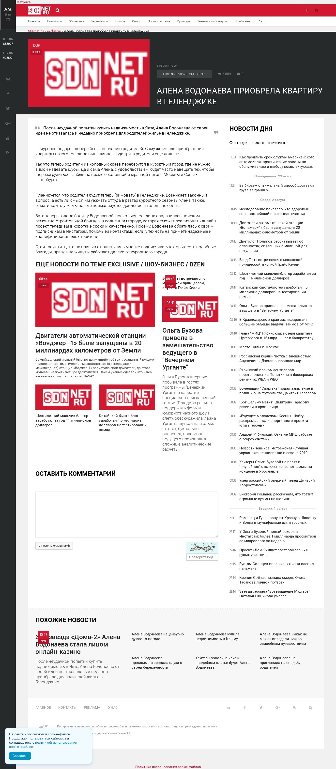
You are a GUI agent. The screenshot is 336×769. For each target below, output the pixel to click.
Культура (183, 21)
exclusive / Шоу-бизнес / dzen (184, 74)
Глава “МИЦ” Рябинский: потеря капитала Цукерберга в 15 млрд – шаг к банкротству (276, 335)
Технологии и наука (212, 21)
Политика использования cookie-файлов (168, 767)
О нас (112, 707)
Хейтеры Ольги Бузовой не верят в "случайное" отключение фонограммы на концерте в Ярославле (275, 467)
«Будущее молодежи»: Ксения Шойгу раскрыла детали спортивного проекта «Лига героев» (273, 421)
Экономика (99, 21)
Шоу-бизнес (243, 21)
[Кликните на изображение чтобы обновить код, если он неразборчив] (202, 548)
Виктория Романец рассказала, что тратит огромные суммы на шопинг (276, 496)
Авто (262, 21)
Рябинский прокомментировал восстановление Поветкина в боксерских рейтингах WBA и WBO (276, 375)
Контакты (67, 707)
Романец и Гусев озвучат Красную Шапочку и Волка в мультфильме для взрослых (277, 520)
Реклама (92, 707)
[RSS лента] (307, 10)
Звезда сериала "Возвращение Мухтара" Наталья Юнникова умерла (274, 593)
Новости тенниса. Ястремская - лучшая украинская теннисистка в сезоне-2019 (273, 450)
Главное (34, 21)
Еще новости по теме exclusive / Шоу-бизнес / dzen (120, 264)
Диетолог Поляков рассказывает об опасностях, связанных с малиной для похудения (273, 246)
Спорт (136, 21)
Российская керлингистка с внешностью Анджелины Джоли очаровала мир (275, 358)
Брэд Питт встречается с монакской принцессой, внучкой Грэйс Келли (271, 262)
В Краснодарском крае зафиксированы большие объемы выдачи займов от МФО (276, 321)
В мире (120, 21)
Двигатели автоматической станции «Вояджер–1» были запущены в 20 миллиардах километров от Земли (271, 227)
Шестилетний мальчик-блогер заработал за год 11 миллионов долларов (277, 275)
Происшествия (159, 21)
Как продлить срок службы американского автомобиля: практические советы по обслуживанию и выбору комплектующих (277, 162)
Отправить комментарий (54, 545)
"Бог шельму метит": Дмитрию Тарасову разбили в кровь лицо (274, 404)
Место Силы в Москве (259, 347)
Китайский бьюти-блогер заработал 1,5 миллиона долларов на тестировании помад (273, 292)
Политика (54, 21)
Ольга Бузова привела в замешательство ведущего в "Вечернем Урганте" (275, 308)
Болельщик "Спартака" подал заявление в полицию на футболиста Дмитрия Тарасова (277, 390)
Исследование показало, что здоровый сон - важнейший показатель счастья (274, 211)
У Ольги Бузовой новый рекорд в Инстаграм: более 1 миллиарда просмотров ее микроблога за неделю (277, 536)
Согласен (20, 756)
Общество (76, 21)
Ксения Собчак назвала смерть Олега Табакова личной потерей (272, 579)
